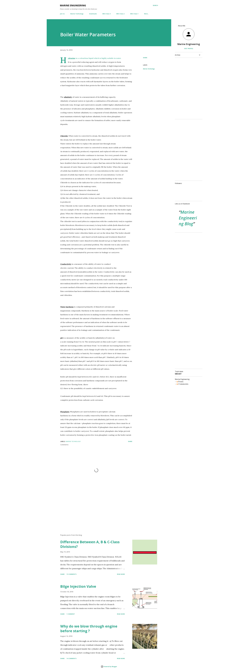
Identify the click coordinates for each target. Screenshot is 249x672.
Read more (121, 574)
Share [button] (145, 58)
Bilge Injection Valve (78, 586)
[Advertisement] (93, 509)
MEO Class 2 (120, 14)
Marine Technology (76, 14)
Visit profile (188, 48)
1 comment (70, 614)
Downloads (93, 14)
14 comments (71, 658)
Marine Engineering (73, 5)
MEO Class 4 (106, 14)
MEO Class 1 (134, 14)
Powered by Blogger (110, 666)
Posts (180, 381)
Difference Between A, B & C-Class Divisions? (90, 544)
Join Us (62, 14)
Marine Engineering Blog (188, 218)
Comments (183, 384)
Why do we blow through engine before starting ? (88, 628)
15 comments (71, 574)
